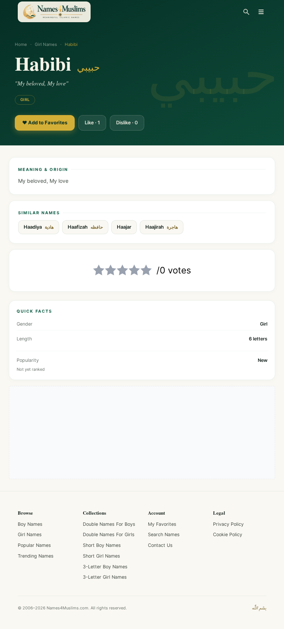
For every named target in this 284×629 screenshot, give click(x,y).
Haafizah (85, 227)
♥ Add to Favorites (44, 122)
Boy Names (30, 524)
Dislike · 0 (127, 122)
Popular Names (34, 545)
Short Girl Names (101, 556)
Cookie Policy (227, 534)
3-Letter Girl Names (105, 577)
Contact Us (160, 545)
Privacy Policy (228, 524)
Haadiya (39, 227)
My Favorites (162, 524)
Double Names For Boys (109, 524)
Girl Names (46, 44)
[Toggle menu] (261, 12)
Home (21, 44)
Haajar (124, 227)
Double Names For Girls (109, 534)
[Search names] (246, 11)
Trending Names (36, 556)
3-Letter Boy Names (105, 566)
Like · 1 (92, 122)
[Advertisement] (142, 432)
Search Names (164, 534)
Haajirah (161, 227)
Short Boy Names (102, 545)
